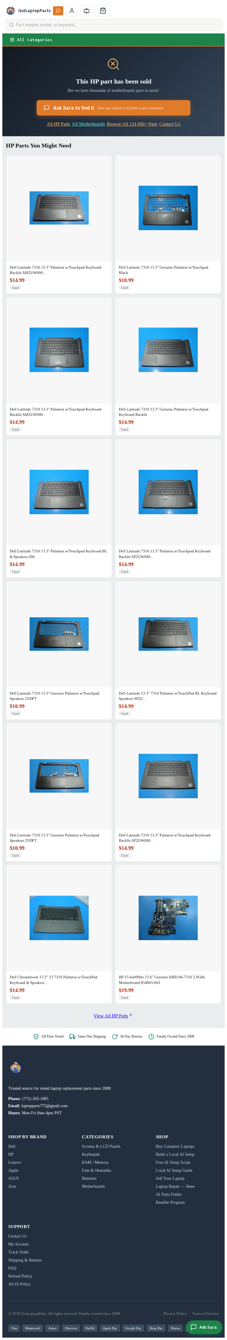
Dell (11, 1146)
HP (11, 1154)
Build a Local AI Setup (175, 1154)
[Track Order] (86, 10)
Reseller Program (170, 1202)
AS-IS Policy (19, 1284)
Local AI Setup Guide (174, 1170)
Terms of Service (205, 1313)
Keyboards (91, 1154)
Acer (12, 1186)
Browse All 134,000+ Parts (132, 123)
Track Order (18, 1252)
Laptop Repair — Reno (175, 1186)
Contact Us (169, 123)
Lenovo (14, 1162)
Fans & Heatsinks (96, 1170)
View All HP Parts (111, 1015)
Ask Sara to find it (108, 108)
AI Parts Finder (169, 1194)
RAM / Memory (95, 1162)
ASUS (13, 1178)
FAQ (12, 1268)
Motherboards (93, 1186)
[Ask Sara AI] (58, 10)
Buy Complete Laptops (175, 1146)
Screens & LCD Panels (101, 1146)
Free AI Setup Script (173, 1162)
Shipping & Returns (25, 1260)
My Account (18, 1244)
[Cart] (103, 11)
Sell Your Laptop (170, 1178)
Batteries (89, 1178)
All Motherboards (88, 123)
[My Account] (72, 10)
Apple (13, 1170)
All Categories (34, 40)
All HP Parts (58, 123)
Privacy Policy (175, 1313)
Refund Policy (20, 1276)
